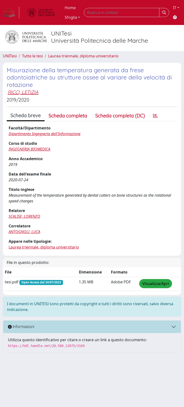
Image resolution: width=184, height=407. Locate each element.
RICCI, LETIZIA (23, 92)
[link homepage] (11, 12)
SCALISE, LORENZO (24, 216)
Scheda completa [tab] (68, 116)
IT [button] (174, 7)
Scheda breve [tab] (26, 115)
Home (70, 7)
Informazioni (23, 326)
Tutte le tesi (32, 56)
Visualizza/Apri (155, 283)
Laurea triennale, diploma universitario (83, 56)
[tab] (155, 116)
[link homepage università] (41, 12)
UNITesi (10, 56)
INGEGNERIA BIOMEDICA (29, 149)
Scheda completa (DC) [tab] (120, 116)
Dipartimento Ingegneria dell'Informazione (44, 133)
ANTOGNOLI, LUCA (24, 231)
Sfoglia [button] (71, 17)
